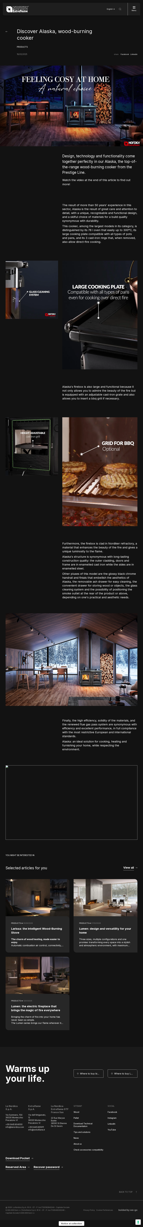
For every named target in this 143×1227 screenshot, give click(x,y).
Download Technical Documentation (83, 1124)
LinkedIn (111, 1124)
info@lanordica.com (15, 1127)
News (76, 1138)
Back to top (126, 1192)
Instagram (112, 1118)
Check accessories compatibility (88, 1150)
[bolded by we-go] (128, 1210)
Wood (76, 1112)
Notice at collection (71, 1223)
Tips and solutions (82, 1132)
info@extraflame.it (36, 1129)
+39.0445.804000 (14, 1124)
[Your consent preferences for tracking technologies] (138, 1222)
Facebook (125, 54)
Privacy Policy (89, 1210)
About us (78, 1144)
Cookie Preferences (104, 1210)
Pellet (76, 1118)
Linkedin (133, 54)
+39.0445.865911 (36, 1127)
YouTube (112, 1129)
